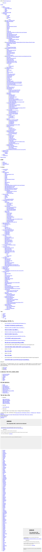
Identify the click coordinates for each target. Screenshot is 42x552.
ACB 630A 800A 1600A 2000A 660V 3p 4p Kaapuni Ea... (18, 346)
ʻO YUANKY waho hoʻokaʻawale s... (13, 338)
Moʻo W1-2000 (8, 351)
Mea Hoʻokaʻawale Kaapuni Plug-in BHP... (14, 342)
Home (4, 162)
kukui (11, 414)
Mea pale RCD (3, 414)
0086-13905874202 (6, 399)
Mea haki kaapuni (6, 164)
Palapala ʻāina (33, 412)
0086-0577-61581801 (6, 400)
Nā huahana (5, 163)
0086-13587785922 (6, 402)
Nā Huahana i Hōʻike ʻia (26, 412)
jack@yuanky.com (7, 0)
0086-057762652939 (6, 403)
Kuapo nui (8, 414)
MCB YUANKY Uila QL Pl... (11, 334)
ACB (3, 165)
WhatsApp (2, 417)
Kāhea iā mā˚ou (3, 157)
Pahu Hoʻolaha (21, 414)
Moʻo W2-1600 (8, 355)
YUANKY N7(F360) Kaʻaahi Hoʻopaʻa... (14, 325)
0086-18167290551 (6, 401)
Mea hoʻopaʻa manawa (29, 414)
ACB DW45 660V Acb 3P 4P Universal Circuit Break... (17, 359)
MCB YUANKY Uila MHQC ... (12, 329)
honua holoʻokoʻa (19, 412)
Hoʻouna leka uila (3, 416)
